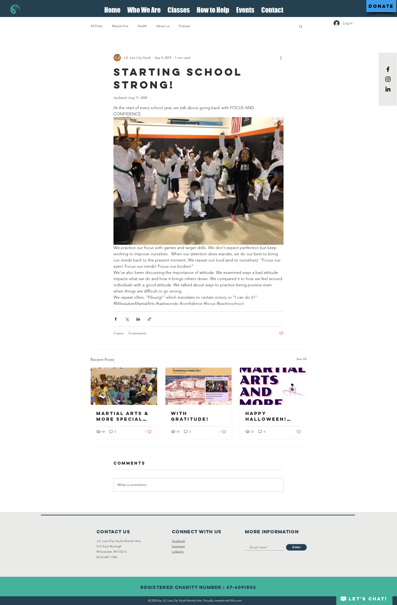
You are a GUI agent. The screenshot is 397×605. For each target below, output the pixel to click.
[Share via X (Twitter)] (127, 319)
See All (301, 359)
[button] (144, 8)
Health (142, 26)
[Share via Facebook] (115, 319)
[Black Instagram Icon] (387, 79)
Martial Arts (120, 26)
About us (163, 26)
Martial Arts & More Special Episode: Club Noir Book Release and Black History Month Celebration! (122, 416)
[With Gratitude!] (198, 386)
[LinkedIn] (387, 89)
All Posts (97, 26)
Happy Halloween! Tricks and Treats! (266, 416)
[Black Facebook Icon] (387, 69)
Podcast (184, 26)
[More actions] (281, 57)
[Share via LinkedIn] (138, 319)
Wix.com (236, 600)
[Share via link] (149, 319)
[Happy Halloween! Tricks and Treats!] (273, 386)
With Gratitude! (190, 416)
